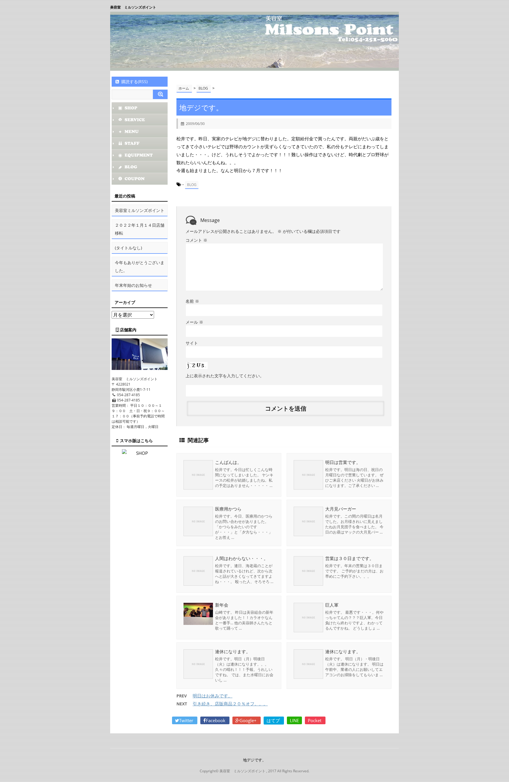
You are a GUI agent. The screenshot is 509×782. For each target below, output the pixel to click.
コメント (196, 240)
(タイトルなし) (128, 248)
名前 (192, 301)
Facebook (216, 720)
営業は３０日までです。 (349, 558)
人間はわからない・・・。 (241, 558)
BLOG (191, 184)
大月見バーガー (340, 509)
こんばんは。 (228, 462)
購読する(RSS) (134, 81)
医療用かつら (228, 509)
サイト (192, 343)
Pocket (315, 720)
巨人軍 (331, 605)
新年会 (221, 605)
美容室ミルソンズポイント (139, 210)
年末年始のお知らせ (133, 285)
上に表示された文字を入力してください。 (225, 375)
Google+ (248, 720)
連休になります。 (232, 651)
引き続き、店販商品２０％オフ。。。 (230, 704)
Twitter (186, 720)
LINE (294, 720)
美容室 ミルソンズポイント (133, 7)
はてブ (274, 720)
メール (194, 322)
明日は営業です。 (343, 462)
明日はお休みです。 (212, 696)
